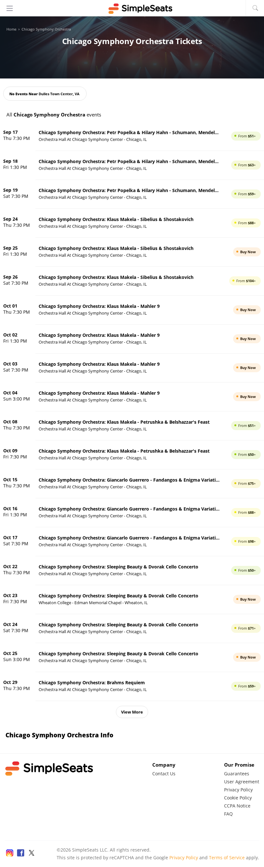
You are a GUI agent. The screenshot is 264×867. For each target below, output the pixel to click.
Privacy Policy (238, 790)
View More (132, 712)
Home (11, 29)
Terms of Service (227, 857)
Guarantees (236, 773)
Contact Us (163, 773)
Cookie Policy (238, 798)
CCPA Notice (237, 806)
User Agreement (241, 782)
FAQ (228, 814)
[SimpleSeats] (132, 9)
